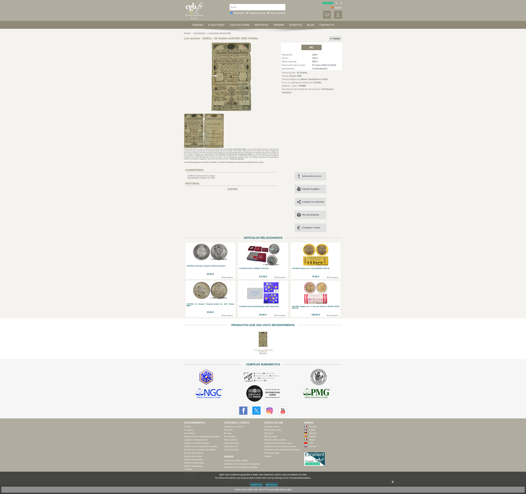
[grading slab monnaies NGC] (209, 393)
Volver (336, 38)
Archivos (261, 24)
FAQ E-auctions (271, 436)
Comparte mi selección (313, 202)
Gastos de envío (231, 446)
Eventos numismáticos (193, 453)
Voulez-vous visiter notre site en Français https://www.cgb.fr (263, 489)
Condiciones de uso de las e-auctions (280, 446)
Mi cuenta (228, 430)
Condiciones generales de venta (278, 443)
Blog (310, 24)
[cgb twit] (336, 3)
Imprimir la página (310, 189)
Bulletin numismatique (193, 466)
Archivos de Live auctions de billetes (199, 450)
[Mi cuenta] (338, 18)
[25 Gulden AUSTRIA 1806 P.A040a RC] (231, 110)
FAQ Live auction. (237, 159)
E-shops (187, 426)
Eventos (295, 24)
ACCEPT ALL (256, 485)
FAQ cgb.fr (268, 433)
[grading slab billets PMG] (316, 393)
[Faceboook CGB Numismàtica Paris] (243, 410)
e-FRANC (188, 469)
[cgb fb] (340, 3)
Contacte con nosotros (234, 426)
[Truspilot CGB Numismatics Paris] (327, 3)
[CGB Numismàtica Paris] (194, 20)
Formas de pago (231, 450)
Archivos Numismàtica (193, 459)
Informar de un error (311, 176)
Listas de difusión (231, 443)
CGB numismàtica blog (194, 463)
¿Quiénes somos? (272, 426)
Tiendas (197, 24)
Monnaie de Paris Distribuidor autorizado (201, 436)
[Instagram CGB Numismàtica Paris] (269, 410)
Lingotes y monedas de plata (196, 443)
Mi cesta (227, 433)
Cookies (267, 456)
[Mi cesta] (327, 18)
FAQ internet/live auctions (275, 440)
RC (311, 47)
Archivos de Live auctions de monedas (200, 446)
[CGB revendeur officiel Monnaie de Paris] (263, 393)
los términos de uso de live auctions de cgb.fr (234, 154)
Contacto (326, 24)
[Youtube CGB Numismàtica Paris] (283, 410)
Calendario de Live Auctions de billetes (241, 467)
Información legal (271, 453)
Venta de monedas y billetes (236, 460)
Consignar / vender (311, 227)
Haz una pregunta (310, 214)
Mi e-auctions (230, 436)
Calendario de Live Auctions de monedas (242, 464)
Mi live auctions (230, 440)
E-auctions (216, 24)
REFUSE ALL (271, 485)
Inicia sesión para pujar (237, 149)
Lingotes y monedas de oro (196, 440)
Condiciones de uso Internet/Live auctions (282, 450)
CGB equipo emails (272, 430)
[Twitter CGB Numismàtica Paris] (256, 410)
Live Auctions (189, 433)
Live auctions (240, 24)
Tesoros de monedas (193, 456)
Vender (278, 24)
